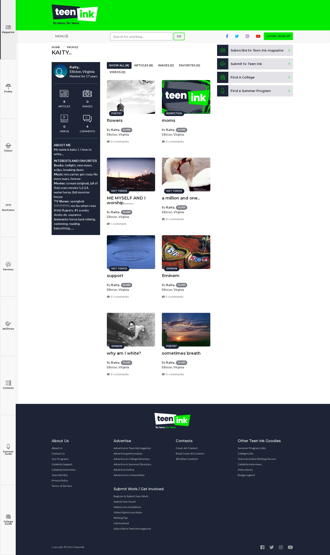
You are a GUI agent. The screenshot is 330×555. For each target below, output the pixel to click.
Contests (8, 388)
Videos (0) (117, 72)
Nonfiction (8, 210)
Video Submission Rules (128, 512)
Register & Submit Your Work (131, 496)
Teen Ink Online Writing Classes (257, 459)
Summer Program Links (252, 448)
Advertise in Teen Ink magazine (132, 448)
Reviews (8, 269)
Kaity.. (115, 130)
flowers (115, 120)
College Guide (8, 522)
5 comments (174, 296)
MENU (60, 36)
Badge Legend (246, 475)
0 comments (119, 141)
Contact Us (58, 453)
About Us (57, 448)
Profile (72, 47)
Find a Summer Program (251, 91)
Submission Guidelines (127, 507)
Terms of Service (62, 486)
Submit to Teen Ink (246, 64)
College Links (246, 453)
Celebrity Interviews (64, 469)
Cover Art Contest (187, 448)
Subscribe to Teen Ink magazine (132, 528)
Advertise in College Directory (132, 459)
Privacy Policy (60, 480)
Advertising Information (128, 453)
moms (168, 120)
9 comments (119, 374)
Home (56, 47)
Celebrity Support (62, 464)
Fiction (8, 150)
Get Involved (121, 523)
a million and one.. (181, 198)
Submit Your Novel (125, 501)
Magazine (8, 32)
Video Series (245, 469)
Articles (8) (143, 65)
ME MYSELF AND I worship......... (126, 200)
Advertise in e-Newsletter (129, 475)
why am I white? (124, 353)
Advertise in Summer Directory (132, 464)
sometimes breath (181, 353)
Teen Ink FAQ (60, 475)
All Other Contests (187, 459)
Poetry (8, 91)
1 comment (118, 224)
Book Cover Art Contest (190, 453)
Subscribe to (257, 50)
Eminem (170, 275)
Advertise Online (124, 469)
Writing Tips (121, 517)
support (115, 275)
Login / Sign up (278, 36)
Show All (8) (119, 65)
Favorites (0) (189, 65)
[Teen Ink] (79, 14)
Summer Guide (8, 452)
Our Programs (60, 459)
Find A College (243, 77)
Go (179, 36)
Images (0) (166, 65)
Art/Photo (8, 328)
